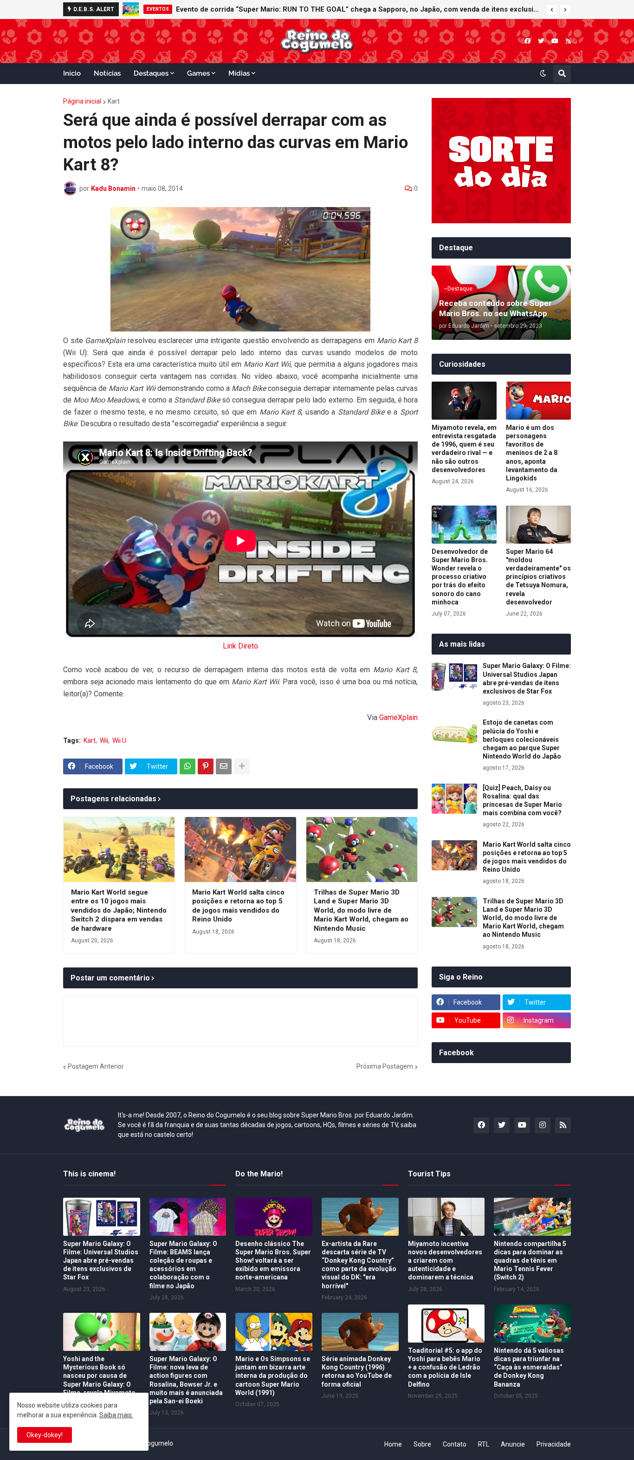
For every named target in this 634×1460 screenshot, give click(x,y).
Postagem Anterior (96, 1066)
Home (393, 1444)
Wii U (119, 740)
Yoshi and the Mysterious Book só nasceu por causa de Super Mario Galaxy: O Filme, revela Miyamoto (99, 1375)
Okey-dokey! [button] (44, 1435)
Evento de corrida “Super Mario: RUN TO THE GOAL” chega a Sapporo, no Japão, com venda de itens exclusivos (359, 9)
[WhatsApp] (187, 766)
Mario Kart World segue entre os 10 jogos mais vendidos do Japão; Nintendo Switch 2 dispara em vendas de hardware (119, 910)
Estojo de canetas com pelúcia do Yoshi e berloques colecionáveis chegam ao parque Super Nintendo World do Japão (522, 739)
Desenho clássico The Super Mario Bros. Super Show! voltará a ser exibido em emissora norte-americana (273, 1260)
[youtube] (554, 41)
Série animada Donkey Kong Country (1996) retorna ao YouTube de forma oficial (357, 1371)
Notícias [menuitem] (107, 73)
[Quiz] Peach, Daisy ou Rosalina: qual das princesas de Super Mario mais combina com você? (522, 800)
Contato (454, 1444)
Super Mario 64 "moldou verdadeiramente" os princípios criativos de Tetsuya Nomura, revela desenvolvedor (538, 577)
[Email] (224, 766)
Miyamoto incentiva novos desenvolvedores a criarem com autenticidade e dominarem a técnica (445, 1260)
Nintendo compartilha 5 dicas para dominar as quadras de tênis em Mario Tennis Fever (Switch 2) (530, 1260)
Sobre (422, 1444)
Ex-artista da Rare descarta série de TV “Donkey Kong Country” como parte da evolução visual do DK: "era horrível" (359, 1265)
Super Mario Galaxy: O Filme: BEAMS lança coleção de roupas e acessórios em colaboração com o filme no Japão (183, 1265)
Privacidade (554, 1444)
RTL (483, 1444)
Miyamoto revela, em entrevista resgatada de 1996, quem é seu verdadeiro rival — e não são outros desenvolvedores (464, 449)
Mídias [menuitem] (239, 73)
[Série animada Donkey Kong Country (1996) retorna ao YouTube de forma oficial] (360, 1332)
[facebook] (527, 41)
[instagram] (542, 1125)
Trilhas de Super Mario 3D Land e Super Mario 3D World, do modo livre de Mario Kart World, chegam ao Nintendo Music (361, 910)
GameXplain (398, 717)
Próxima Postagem (384, 1066)
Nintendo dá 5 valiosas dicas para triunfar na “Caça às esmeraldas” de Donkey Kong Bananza (529, 1367)
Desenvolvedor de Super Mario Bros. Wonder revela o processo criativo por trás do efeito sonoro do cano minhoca (460, 577)
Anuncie (513, 1444)
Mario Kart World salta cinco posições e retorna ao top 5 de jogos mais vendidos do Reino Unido (238, 906)
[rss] (568, 41)
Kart (114, 101)
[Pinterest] (205, 766)
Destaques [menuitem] (151, 73)
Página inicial (82, 101)
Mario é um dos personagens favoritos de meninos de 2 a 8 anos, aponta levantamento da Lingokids (531, 453)
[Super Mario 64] (538, 525)
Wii (104, 740)
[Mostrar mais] (242, 766)
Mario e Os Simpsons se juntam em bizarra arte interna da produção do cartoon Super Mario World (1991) (272, 1375)
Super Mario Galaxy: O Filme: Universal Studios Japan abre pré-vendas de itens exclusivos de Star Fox (527, 678)
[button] (551, 9)
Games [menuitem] (198, 73)
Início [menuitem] (72, 73)
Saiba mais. (116, 1415)
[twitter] (541, 41)
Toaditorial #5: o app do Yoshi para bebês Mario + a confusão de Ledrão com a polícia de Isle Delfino (445, 1367)
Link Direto (240, 646)
